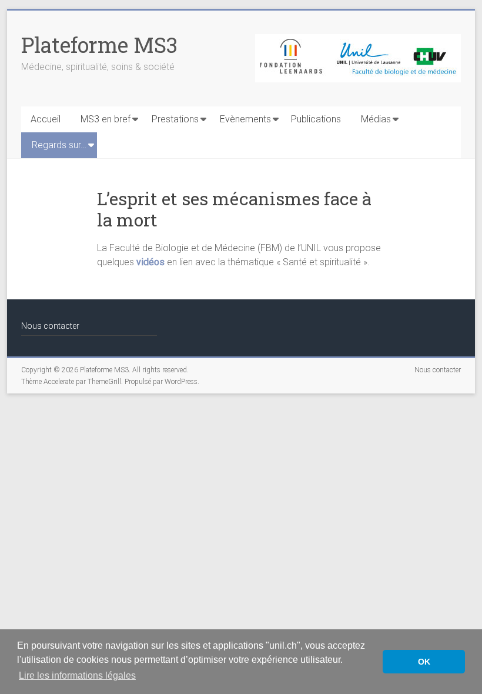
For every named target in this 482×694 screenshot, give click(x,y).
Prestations (175, 119)
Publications (316, 119)
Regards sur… (59, 145)
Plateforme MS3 (99, 45)
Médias (376, 119)
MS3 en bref (105, 119)
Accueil (46, 119)
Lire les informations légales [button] (77, 675)
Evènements (245, 119)
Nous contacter (50, 326)
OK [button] (424, 661)
